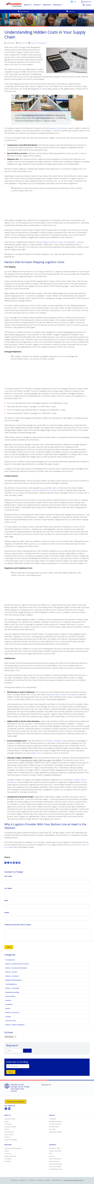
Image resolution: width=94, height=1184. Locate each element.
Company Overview (9, 1119)
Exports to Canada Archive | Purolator (17, 964)
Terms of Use (31, 1180)
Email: (6, 900)
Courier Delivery (10, 996)
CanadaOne (8, 1004)
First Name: (8, 876)
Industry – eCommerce (12, 976)
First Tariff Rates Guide (55, 1169)
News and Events (9, 1132)
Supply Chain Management (39, 43)
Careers (6, 1129)
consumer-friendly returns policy (44, 490)
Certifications (8, 1124)
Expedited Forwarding (12, 992)
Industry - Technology (12, 988)
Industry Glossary (54, 1161)
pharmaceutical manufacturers (56, 128)
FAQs (50, 1153)
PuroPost (8, 1000)
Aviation (6, 1151)
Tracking (8, 1016)
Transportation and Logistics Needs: (17, 925)
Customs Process (10, 1020)
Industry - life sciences (12, 1012)
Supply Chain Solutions (55, 1132)
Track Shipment (24, 11)
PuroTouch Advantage (10, 1140)
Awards (6, 1121)
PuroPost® (52, 1129)
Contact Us (71, 11)
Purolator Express (54, 1126)
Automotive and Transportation (13, 1148)
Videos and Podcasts (55, 1159)
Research (52, 1156)
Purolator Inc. (22, 1180)
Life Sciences (8, 1159)
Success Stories (8, 1134)
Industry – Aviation (11, 972)
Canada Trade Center (55, 1151)
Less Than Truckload (55, 1124)
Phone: (6, 912)
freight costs (35, 753)
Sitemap (47, 1180)
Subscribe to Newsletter (15, 1102)
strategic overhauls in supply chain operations (59, 242)
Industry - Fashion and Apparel (14, 1025)
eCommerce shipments (53, 741)
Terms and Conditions (55, 1166)
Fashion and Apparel (10, 1156)
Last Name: (8, 888)
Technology (7, 1161)
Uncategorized (10, 960)
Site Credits (40, 1180)
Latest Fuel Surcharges (55, 1164)
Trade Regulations (11, 984)
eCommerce (7, 1153)
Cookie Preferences (57, 1180)
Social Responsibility (10, 1126)
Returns (7, 1008)
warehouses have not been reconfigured (61, 694)
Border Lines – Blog (54, 1148)
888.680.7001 (47, 1085)
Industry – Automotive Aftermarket (16, 968)
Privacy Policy (13, 1180)
